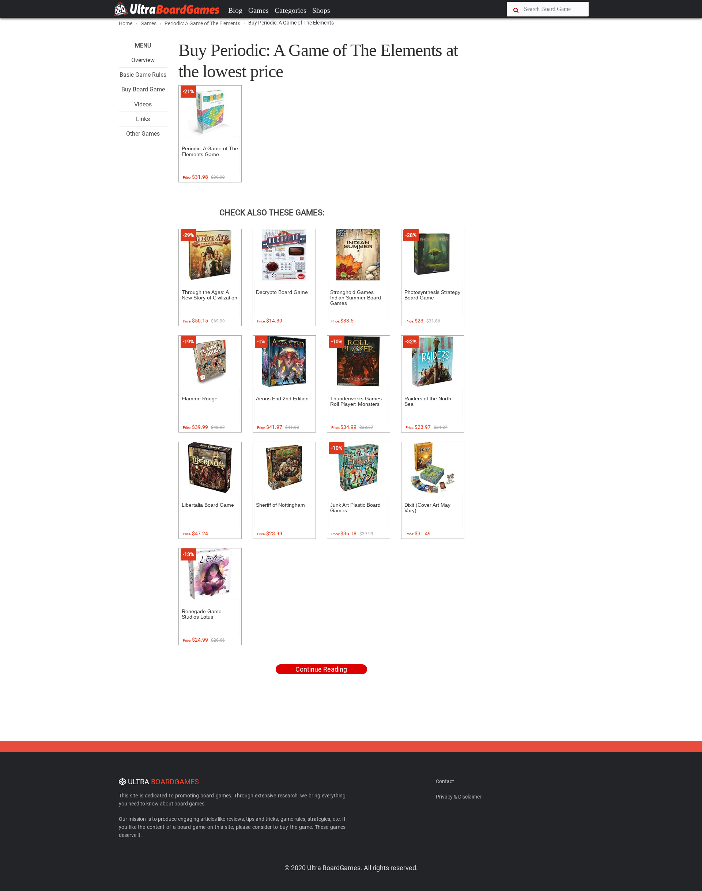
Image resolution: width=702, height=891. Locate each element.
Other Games (143, 133)
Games (258, 10)
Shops (321, 10)
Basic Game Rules (143, 74)
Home (125, 23)
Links (143, 119)
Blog (235, 10)
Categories (290, 10)
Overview (143, 60)
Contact (445, 781)
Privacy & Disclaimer (459, 797)
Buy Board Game (143, 89)
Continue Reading (321, 669)
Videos (143, 104)
